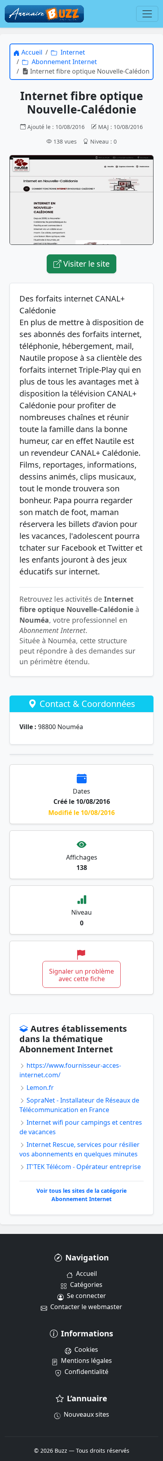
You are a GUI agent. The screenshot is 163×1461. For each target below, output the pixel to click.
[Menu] (147, 14)
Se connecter (86, 1295)
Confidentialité (86, 1371)
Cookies (86, 1349)
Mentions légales (86, 1360)
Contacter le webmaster (86, 1306)
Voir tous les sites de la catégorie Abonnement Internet (81, 1195)
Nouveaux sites (86, 1414)
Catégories (86, 1284)
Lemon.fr (39, 1087)
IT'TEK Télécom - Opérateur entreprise (83, 1166)
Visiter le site (85, 263)
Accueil (86, 1273)
